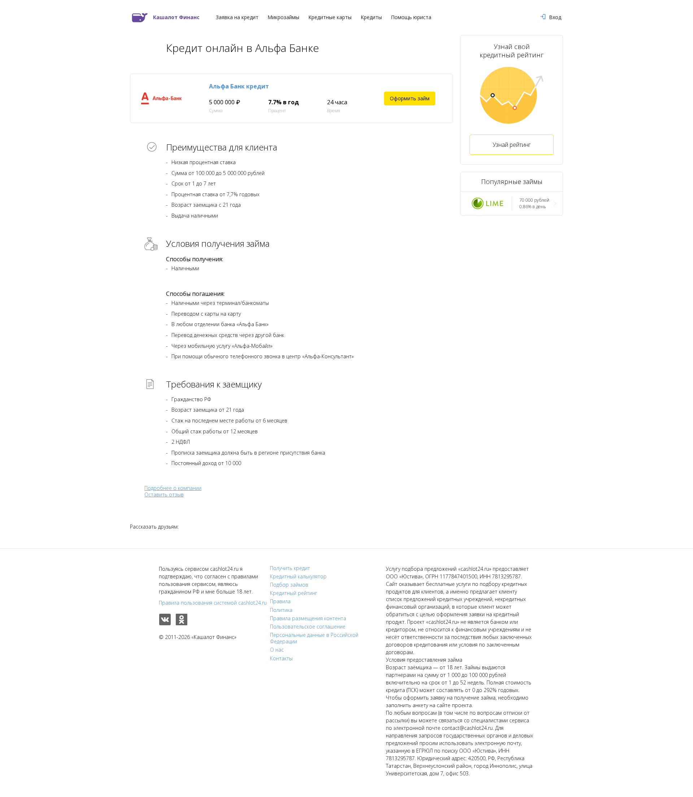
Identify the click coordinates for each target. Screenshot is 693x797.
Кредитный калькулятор (298, 576)
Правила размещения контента (308, 618)
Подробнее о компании (172, 488)
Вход (555, 17)
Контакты (281, 658)
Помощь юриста (411, 17)
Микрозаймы (283, 17)
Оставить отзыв (164, 494)
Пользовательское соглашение (307, 626)
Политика (281, 610)
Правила (280, 601)
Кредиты (371, 17)
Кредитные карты (330, 17)
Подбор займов (289, 585)
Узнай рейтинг (512, 145)
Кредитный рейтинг (293, 593)
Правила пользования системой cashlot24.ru (213, 602)
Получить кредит (290, 568)
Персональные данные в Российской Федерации (314, 638)
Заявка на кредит (237, 17)
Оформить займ (410, 98)
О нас (277, 650)
